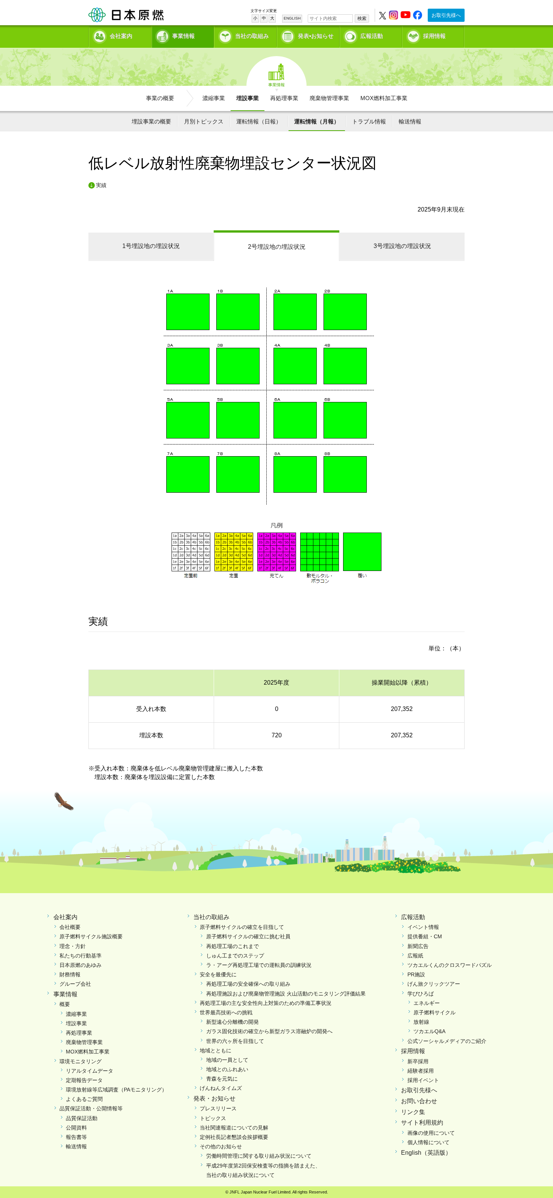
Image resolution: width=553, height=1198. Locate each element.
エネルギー (426, 1003)
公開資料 (76, 1128)
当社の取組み (252, 36)
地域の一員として (227, 1060)
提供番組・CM (424, 936)
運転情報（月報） (316, 121)
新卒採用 (417, 1061)
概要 (64, 1004)
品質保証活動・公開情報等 (91, 1108)
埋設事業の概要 (151, 121)
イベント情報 (423, 927)
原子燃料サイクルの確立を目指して (242, 927)
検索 (361, 18)
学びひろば (420, 994)
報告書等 (76, 1137)
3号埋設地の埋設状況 (402, 246)
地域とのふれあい (227, 1069)
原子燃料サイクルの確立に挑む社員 (248, 936)
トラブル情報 (369, 121)
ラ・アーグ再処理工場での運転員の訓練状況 (258, 965)
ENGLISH (292, 18)
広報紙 (415, 956)
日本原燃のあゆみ (80, 965)
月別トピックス (203, 121)
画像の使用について (431, 1133)
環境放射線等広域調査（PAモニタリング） (116, 1090)
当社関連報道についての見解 (234, 1128)
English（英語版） (426, 1152)
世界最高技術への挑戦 (226, 1012)
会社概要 (70, 927)
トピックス (213, 1118)
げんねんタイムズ (221, 1088)
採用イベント (423, 1080)
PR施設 (416, 974)
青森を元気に (222, 1079)
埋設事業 (247, 98)
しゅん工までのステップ (235, 956)
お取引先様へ (446, 15)
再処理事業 (284, 98)
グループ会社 (75, 984)
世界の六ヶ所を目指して (235, 1041)
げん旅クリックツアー (433, 984)
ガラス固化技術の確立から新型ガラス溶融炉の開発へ (269, 1031)
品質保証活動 (81, 1118)
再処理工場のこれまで (232, 946)
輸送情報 (410, 121)
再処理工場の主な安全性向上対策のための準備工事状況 (265, 1003)
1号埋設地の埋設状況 (151, 246)
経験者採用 (420, 1071)
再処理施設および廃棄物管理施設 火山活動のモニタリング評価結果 (286, 994)
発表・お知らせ (214, 1098)
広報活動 (371, 36)
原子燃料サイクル (434, 1012)
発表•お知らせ (316, 36)
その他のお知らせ (221, 1146)
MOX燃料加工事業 (383, 98)
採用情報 (434, 36)
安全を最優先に (218, 974)
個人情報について (428, 1142)
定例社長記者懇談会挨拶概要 (234, 1137)
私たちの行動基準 (80, 956)
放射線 (421, 1022)
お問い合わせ (419, 1101)
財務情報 (70, 974)
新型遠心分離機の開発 (232, 1022)
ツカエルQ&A (429, 1031)
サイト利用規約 (422, 1122)
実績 (101, 185)
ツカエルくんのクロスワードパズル (449, 965)
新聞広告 (417, 946)
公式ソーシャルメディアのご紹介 (446, 1041)
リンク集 (413, 1112)
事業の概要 (160, 98)
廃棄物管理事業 (329, 98)
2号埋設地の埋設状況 (276, 247)
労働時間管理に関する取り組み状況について (258, 1156)
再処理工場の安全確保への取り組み (248, 984)
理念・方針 (72, 946)
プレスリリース (218, 1108)
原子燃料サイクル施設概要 (91, 936)
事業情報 (183, 36)
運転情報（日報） (258, 121)
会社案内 (121, 36)
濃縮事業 (213, 98)
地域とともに (215, 1050)
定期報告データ (84, 1080)
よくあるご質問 (84, 1099)
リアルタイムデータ (89, 1071)
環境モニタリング (80, 1061)
